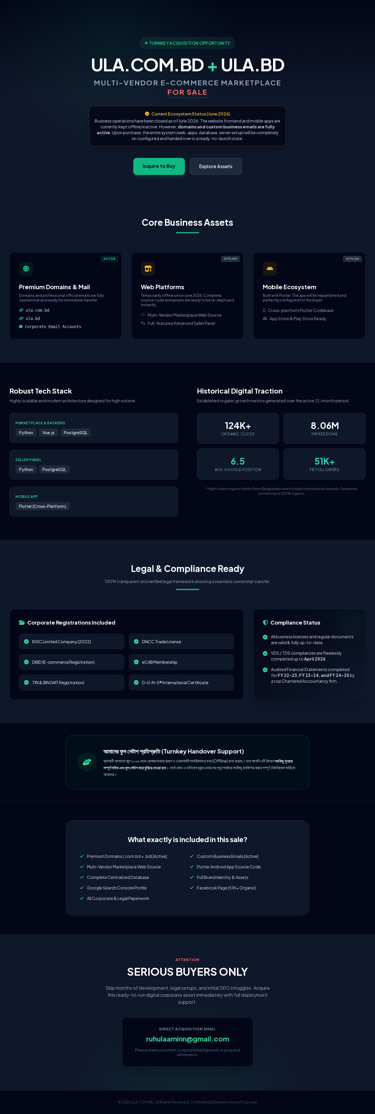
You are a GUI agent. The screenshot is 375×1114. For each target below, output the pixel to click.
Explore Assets (215, 166)
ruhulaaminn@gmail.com (187, 1038)
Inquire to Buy (159, 166)
